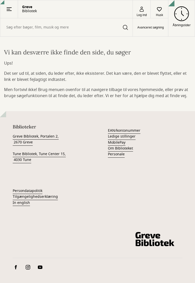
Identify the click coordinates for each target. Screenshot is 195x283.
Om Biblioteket (120, 148)
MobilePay (116, 142)
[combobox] (66, 27)
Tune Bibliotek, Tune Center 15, (39, 154)
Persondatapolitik (27, 190)
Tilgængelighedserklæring (35, 196)
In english (21, 202)
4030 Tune (22, 159)
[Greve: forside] (154, 239)
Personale (116, 154)
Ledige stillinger (122, 136)
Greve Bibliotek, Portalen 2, (36, 136)
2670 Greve (23, 142)
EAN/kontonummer (124, 130)
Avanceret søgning (150, 27)
